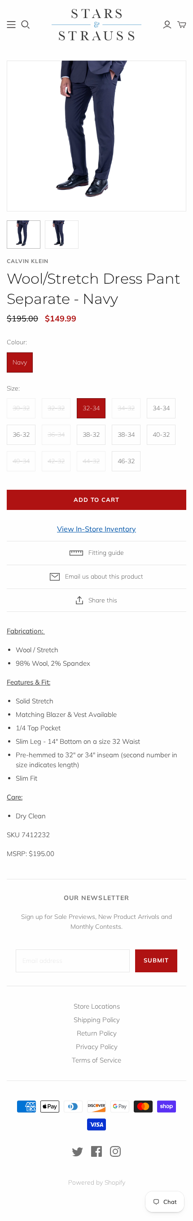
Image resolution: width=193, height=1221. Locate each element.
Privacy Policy (97, 1046)
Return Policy (97, 1033)
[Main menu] (11, 24)
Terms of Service (96, 1060)
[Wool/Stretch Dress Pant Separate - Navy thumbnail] (23, 234)
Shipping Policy (97, 1019)
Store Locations (97, 1006)
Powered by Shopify (96, 1182)
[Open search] (25, 24)
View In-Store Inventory (96, 528)
